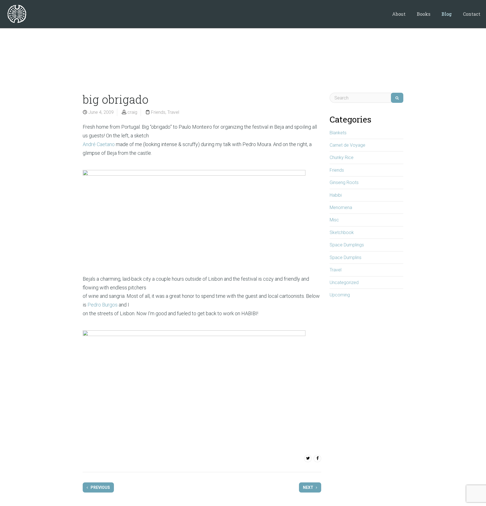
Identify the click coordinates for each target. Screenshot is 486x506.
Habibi (336, 195)
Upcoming (340, 295)
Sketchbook (342, 232)
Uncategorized (344, 282)
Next (308, 487)
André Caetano (99, 144)
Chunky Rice (342, 157)
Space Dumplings (347, 245)
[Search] (397, 98)
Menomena (341, 207)
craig (132, 112)
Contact (471, 14)
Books (423, 14)
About (399, 14)
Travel (173, 112)
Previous (100, 487)
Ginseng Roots (344, 182)
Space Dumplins (345, 257)
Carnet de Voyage (347, 145)
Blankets (338, 132)
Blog (447, 14)
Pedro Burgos (102, 305)
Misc (334, 220)
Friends (158, 112)
